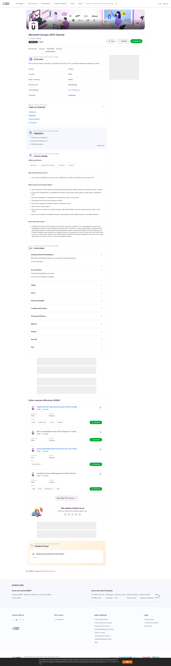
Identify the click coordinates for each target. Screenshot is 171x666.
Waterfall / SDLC (145, 594)
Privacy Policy (109, 662)
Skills (32, 419)
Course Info (50, 49)
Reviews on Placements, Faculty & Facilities (37, 594)
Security (71, 165)
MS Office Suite (96, 598)
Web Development (133, 594)
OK (127, 662)
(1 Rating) (38, 38)
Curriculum (32, 123)
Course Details (33, 119)
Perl (116, 598)
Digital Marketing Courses (103, 639)
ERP (58, 488)
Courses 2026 (16, 598)
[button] (111, 41)
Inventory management (43, 422)
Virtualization (110, 594)
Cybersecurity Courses (102, 636)
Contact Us (60, 619)
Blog (96, 642)
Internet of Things (120, 594)
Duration (51, 414)
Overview (32, 112)
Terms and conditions (151, 623)
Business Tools (131, 598)
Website (124, 41)
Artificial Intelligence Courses (104, 629)
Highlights (32, 116)
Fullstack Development (147, 598)
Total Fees (34, 414)
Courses (42, 49)
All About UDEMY (17, 594)
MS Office (62, 165)
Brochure (137, 41)
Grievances (148, 626)
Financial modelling (37, 464)
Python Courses (100, 632)
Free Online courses (101, 619)
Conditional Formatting (48, 165)
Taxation (59, 422)
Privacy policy (149, 619)
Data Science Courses (102, 626)
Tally (33, 422)
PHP (156, 598)
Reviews (59, 49)
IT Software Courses (98, 594)
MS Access (33, 165)
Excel (52, 422)
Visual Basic (109, 598)
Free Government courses (103, 623)
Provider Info (32, 49)
